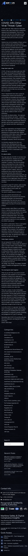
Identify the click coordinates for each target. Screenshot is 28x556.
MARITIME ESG (8, 384)
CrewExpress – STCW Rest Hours (13, 540)
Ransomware (7, 405)
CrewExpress (7, 340)
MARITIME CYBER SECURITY (12, 379)
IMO (5, 363)
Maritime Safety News (10, 386)
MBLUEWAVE (8, 389)
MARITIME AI (7, 374)
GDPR (6, 354)
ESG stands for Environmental (12, 352)
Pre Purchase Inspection (10, 403)
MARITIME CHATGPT (10, 377)
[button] (25, 3)
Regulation (7, 408)
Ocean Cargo (7, 396)
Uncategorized (8, 422)
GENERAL (7, 356)
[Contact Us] (2, 550)
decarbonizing (7, 345)
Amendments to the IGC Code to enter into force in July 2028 (13, 472)
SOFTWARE (7, 412)
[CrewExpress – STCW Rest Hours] (2, 540)
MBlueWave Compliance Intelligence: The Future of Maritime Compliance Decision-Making (13, 458)
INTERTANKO (8, 368)
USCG (5, 424)
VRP (5, 432)
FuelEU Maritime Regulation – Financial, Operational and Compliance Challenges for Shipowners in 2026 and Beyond (13, 465)
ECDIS (6, 347)
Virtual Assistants (8, 429)
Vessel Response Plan (10, 427)
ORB (5, 398)
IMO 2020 (7, 365)
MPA (5, 391)
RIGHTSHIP (7, 410)
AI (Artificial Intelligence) (10, 333)
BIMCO (6, 335)
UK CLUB (6, 420)
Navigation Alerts (8, 393)
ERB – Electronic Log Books (11, 543)
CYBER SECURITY (9, 342)
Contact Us (6, 550)
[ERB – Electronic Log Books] (2, 543)
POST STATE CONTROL (10, 401)
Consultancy (7, 337)
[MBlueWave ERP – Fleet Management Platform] (2, 537)
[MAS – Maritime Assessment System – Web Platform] (2, 547)
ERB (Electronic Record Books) (12, 349)
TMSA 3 (6, 415)
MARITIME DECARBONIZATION (13, 381)
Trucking (6, 417)
